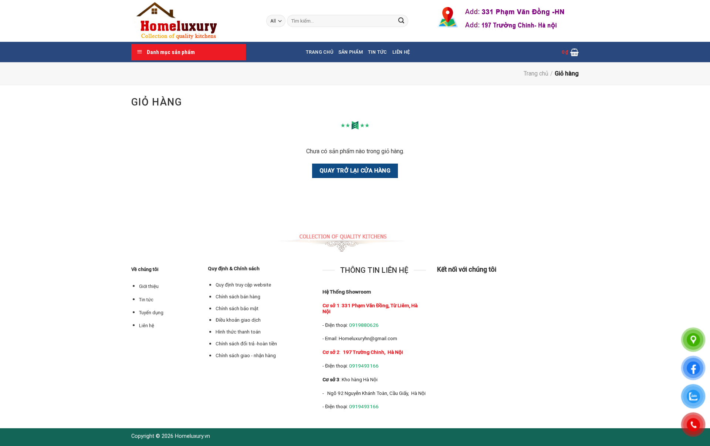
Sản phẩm (350, 52)
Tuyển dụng (151, 312)
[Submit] (401, 21)
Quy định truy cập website (243, 285)
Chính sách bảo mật (237, 308)
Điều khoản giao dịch (238, 320)
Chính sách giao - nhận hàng (246, 355)
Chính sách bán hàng (238, 296)
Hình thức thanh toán (238, 332)
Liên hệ (401, 52)
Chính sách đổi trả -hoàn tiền (246, 343)
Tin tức (377, 52)
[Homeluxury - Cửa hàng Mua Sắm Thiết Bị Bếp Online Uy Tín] (193, 21)
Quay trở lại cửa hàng (355, 170)
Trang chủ (319, 52)
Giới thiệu (149, 286)
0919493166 (364, 366)
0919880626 (364, 325)
